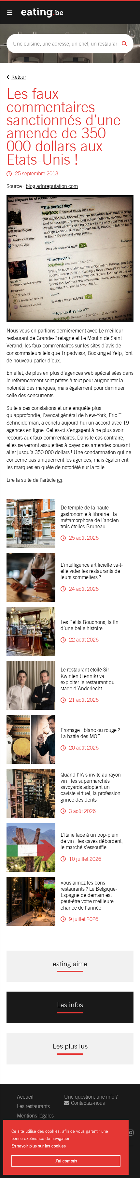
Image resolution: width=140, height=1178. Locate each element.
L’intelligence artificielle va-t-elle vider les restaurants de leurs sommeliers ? (92, 571)
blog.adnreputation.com (52, 186)
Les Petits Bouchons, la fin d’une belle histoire (90, 625)
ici (59, 480)
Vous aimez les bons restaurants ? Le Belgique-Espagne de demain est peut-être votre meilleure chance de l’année (89, 895)
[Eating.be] (42, 13)
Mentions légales (35, 1116)
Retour (18, 77)
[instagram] (130, 1132)
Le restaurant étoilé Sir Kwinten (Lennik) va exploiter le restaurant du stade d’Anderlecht (88, 679)
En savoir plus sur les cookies (38, 1146)
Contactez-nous (88, 1103)
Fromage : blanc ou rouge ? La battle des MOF (90, 733)
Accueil (25, 1097)
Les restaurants (33, 1106)
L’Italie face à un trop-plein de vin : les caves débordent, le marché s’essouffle (92, 841)
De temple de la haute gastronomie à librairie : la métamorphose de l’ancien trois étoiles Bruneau (90, 517)
